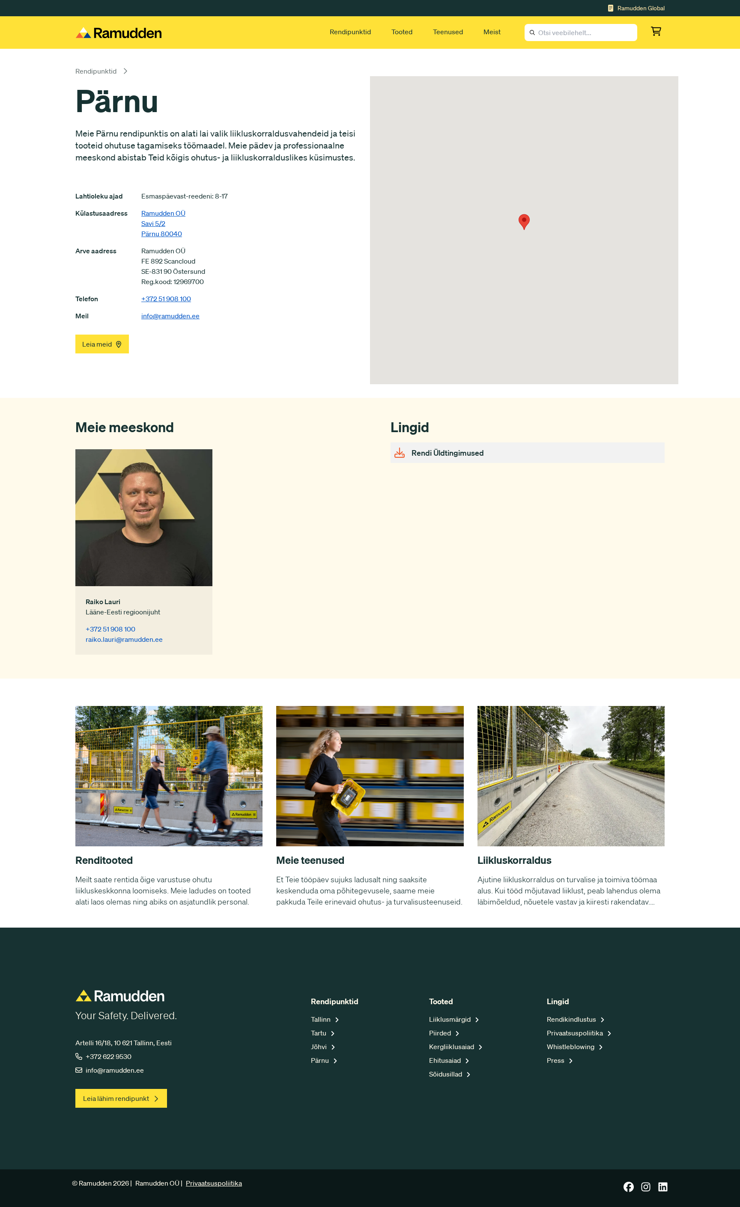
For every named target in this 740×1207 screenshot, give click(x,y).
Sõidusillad (446, 1074)
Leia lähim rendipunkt (116, 1098)
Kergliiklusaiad (452, 1046)
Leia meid (97, 344)
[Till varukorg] (658, 32)
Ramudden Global (641, 8)
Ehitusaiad (445, 1060)
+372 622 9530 (108, 1056)
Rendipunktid (350, 31)
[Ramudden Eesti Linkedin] (663, 1189)
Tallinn (321, 1019)
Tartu (319, 1033)
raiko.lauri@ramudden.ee (124, 639)
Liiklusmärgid (450, 1019)
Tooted (401, 31)
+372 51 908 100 (166, 298)
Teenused (448, 31)
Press (556, 1060)
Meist (492, 31)
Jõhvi (319, 1046)
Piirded (440, 1033)
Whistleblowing (571, 1046)
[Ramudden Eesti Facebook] (629, 1189)
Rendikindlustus (572, 1019)
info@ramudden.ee (170, 315)
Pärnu (320, 1060)
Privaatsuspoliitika (575, 1033)
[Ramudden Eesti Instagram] (646, 1189)
